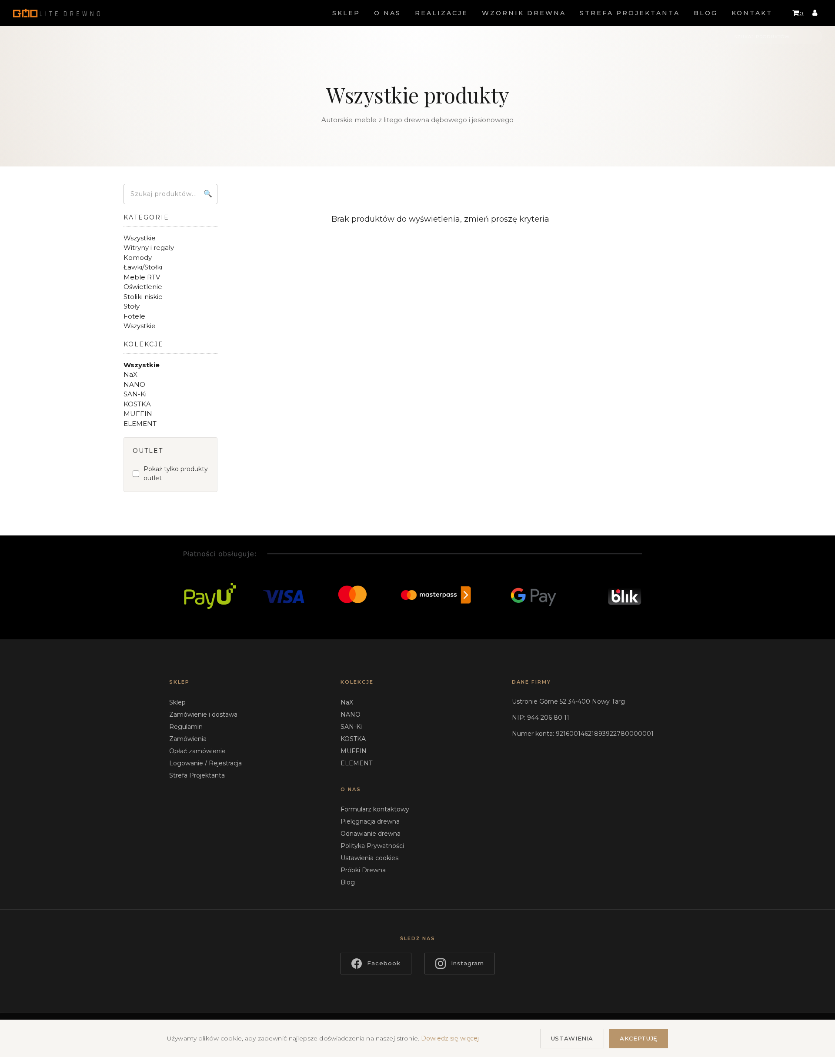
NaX (347, 702)
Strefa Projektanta (197, 775)
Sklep (177, 702)
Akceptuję (639, 1038)
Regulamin (186, 727)
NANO (351, 714)
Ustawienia (572, 1038)
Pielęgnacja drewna (370, 821)
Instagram (467, 963)
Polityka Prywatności (372, 846)
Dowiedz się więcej (450, 1038)
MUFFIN (354, 751)
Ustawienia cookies (369, 858)
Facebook (384, 963)
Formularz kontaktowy (375, 809)
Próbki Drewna (363, 870)
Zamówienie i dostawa (203, 714)
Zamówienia (188, 739)
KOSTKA (353, 739)
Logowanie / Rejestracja (205, 763)
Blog (348, 882)
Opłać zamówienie (197, 751)
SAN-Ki (351, 727)
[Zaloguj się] (815, 13)
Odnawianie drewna (371, 834)
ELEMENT (356, 763)
